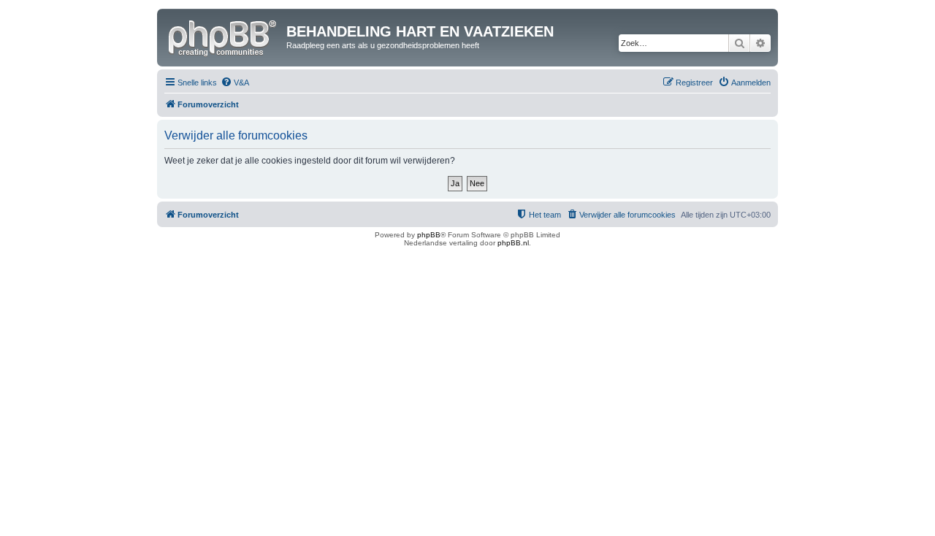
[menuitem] (235, 82)
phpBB (428, 235)
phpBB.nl (513, 243)
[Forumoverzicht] (223, 35)
